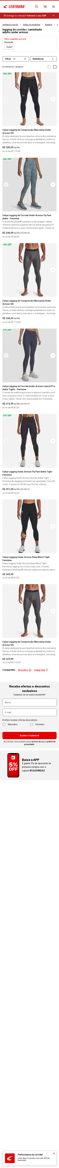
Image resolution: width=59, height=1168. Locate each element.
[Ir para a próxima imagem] (53, 99)
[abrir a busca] (36, 6)
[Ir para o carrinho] (45, 6)
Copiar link (39, 670)
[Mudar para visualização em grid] (49, 67)
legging (48, 24)
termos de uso (38, 742)
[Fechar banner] (54, 1153)
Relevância (38, 59)
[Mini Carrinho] (45, 6)
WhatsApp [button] (23, 670)
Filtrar (10, 59)
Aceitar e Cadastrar (29, 735)
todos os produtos (31, 24)
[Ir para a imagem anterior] (6, 99)
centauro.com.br (10, 24)
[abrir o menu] (53, 6)
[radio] (9, 47)
